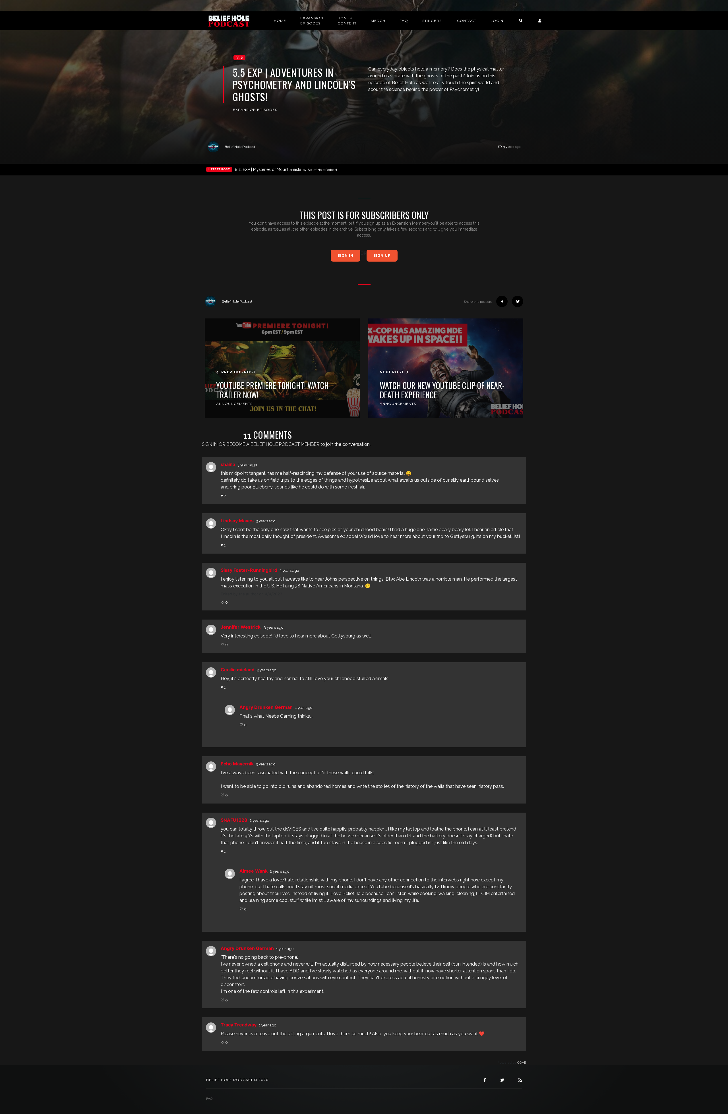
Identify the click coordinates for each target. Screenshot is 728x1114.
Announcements (234, 403)
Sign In (345, 255)
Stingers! (432, 20)
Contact (466, 20)
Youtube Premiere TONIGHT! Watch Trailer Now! (272, 390)
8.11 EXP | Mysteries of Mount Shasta (286, 169)
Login (497, 20)
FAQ (404, 20)
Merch (378, 20)
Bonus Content (347, 20)
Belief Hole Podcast (240, 146)
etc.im (483, 893)
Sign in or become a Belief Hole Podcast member (260, 444)
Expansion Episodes (311, 20)
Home (280, 20)
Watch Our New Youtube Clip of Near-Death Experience (442, 390)
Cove (521, 1063)
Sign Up (382, 255)
